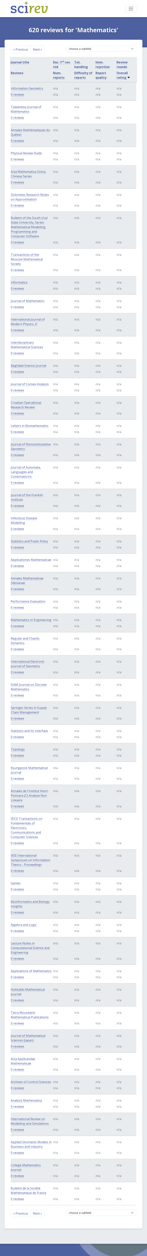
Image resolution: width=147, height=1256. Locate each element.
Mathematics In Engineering (31, 620)
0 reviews (17, 94)
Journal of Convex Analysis (30, 384)
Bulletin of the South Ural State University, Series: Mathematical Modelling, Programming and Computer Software (29, 227)
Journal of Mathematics (27, 301)
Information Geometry (27, 88)
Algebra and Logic (24, 925)
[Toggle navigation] (131, 8)
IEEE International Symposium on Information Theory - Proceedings (30, 860)
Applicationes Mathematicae (31, 560)
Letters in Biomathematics (29, 426)
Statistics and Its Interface (29, 731)
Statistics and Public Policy (29, 541)
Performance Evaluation (28, 601)
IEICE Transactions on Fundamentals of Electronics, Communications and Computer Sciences (26, 828)
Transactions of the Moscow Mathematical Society (27, 259)
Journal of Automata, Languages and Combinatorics (26, 472)
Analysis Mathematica (26, 1100)
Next (37, 49)
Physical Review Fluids (26, 153)
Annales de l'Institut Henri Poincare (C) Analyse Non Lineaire (29, 795)
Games (15, 883)
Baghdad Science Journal (28, 365)
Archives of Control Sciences (31, 1082)
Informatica (19, 282)
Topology (18, 749)
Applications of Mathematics (31, 971)
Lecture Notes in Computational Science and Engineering (30, 948)
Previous (20, 49)
